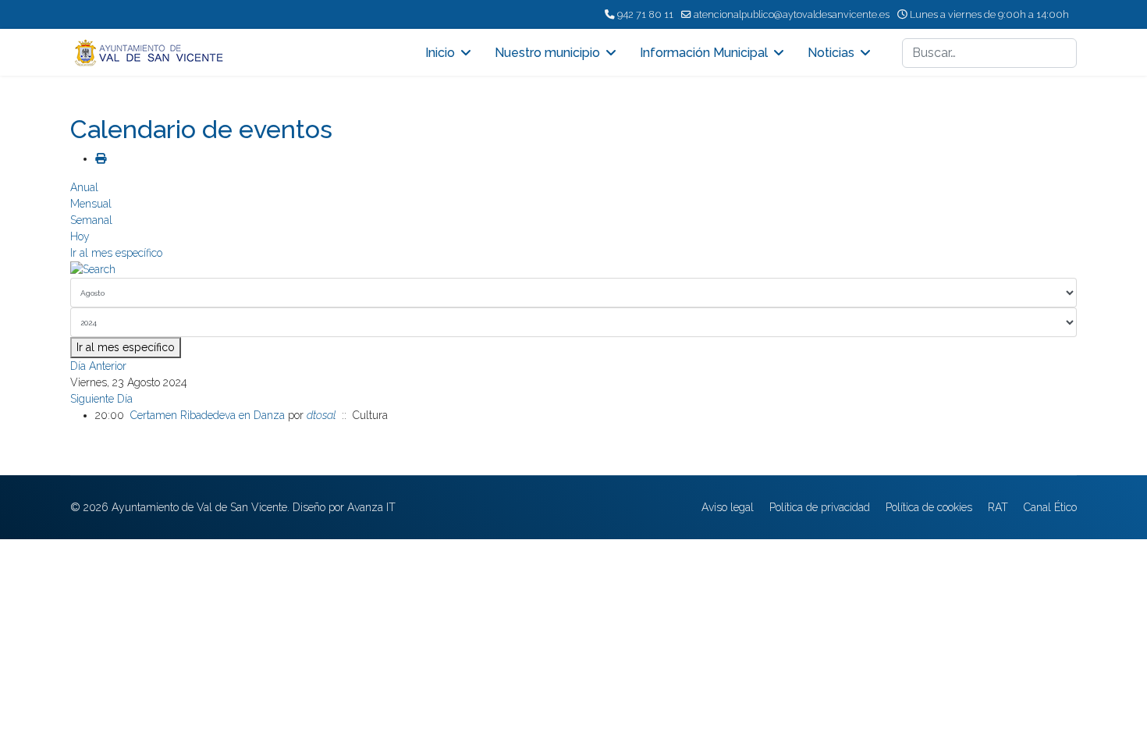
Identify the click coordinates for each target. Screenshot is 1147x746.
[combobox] (989, 53)
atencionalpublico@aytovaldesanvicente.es (792, 14)
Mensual (91, 203)
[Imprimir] (100, 158)
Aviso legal (727, 507)
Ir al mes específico (116, 253)
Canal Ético (1050, 507)
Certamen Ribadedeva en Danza (207, 415)
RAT (998, 507)
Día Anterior (98, 366)
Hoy (80, 236)
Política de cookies (929, 507)
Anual (84, 187)
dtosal (321, 415)
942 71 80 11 (645, 14)
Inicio (440, 52)
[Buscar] (573, 269)
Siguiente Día (101, 399)
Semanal (91, 220)
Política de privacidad (819, 507)
